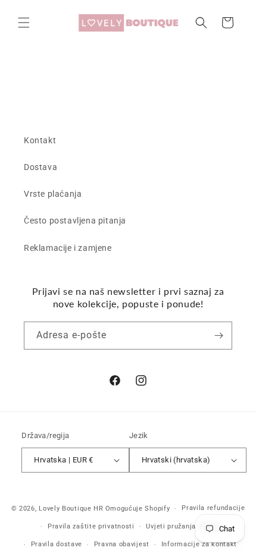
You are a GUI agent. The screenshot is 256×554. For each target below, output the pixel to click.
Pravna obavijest (121, 544)
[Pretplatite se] (218, 336)
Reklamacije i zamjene (68, 248)
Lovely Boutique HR (71, 508)
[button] (24, 23)
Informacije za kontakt (199, 544)
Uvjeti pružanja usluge (183, 526)
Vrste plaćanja (53, 194)
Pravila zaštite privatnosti (91, 526)
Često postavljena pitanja (75, 220)
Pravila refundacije (213, 508)
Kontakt (40, 140)
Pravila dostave (57, 544)
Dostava (40, 167)
